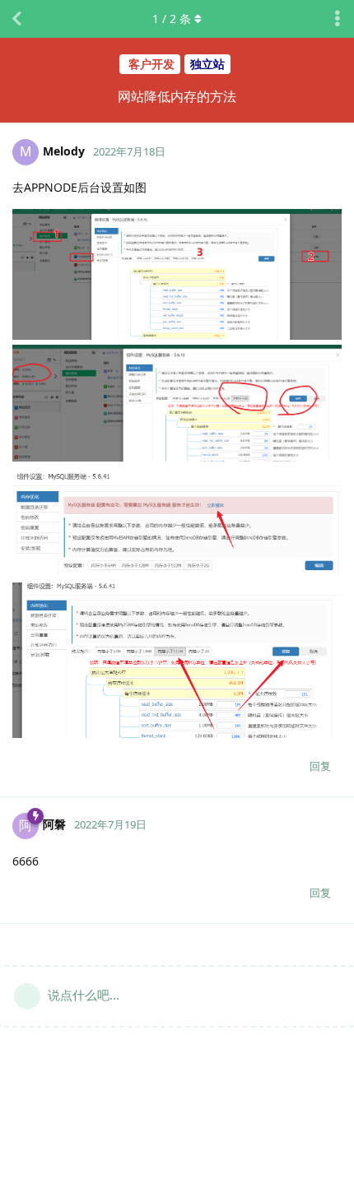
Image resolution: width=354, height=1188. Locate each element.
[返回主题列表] (16, 19)
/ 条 (171, 18)
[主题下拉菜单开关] (337, 19)
